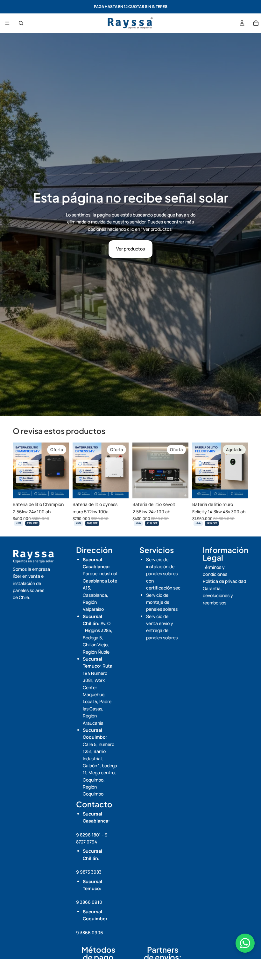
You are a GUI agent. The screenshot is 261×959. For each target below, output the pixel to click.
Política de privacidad (224, 581)
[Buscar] (21, 23)
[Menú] (7, 23)
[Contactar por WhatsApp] (245, 943)
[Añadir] (59, 488)
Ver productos (130, 249)
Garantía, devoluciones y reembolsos (218, 595)
